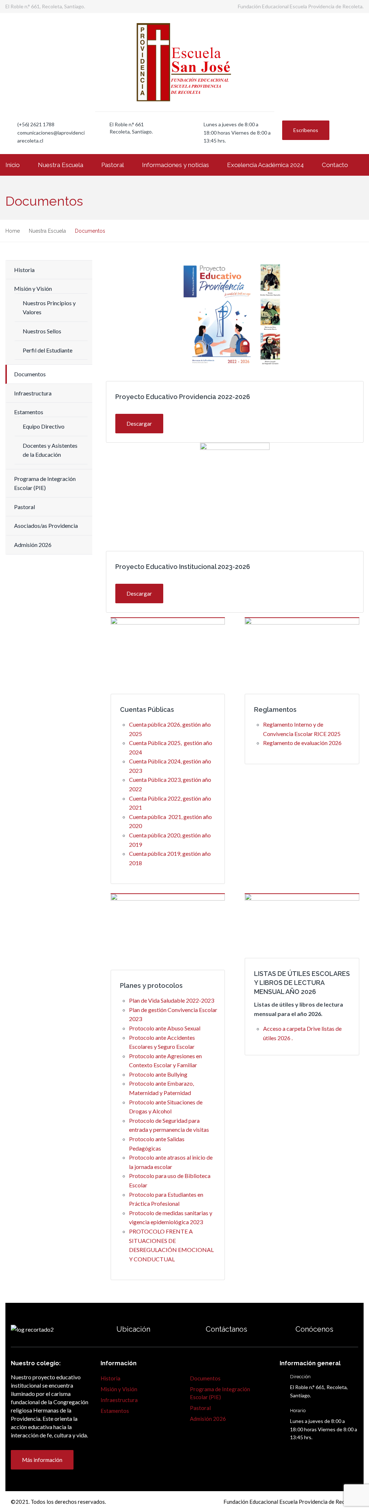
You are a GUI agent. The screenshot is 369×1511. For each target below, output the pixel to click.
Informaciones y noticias (175, 164)
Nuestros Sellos (42, 331)
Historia (24, 269)
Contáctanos (226, 1329)
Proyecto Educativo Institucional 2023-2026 (182, 566)
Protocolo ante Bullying (158, 1074)
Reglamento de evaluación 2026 (302, 742)
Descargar (139, 423)
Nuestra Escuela (60, 164)
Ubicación (133, 1329)
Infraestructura (33, 393)
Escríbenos (305, 130)
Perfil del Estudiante (47, 350)
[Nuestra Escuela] (284, 1329)
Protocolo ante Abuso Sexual (164, 1028)
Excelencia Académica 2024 (265, 164)
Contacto (335, 164)
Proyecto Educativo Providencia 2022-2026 (182, 396)
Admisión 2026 (33, 544)
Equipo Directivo (44, 426)
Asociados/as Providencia (46, 525)
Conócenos (314, 1329)
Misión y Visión (33, 288)
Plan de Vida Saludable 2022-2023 (171, 1000)
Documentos (30, 374)
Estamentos (28, 411)
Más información (42, 1460)
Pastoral (112, 164)
